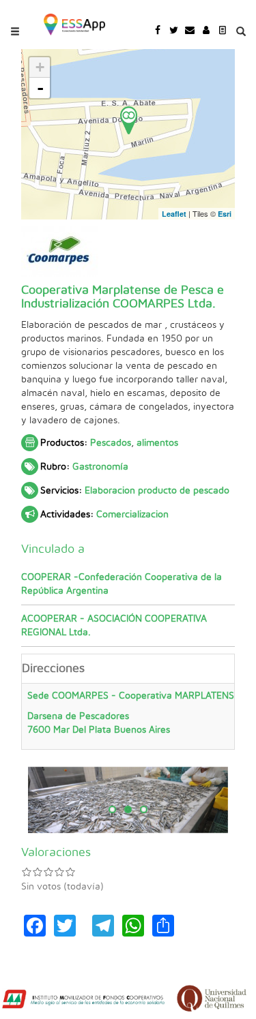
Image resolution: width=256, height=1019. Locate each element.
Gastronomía (100, 467)
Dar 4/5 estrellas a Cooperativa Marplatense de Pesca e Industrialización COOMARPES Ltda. (59, 872)
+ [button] (39, 67)
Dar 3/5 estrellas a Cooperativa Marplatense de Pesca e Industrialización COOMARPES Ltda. (48, 872)
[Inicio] (74, 23)
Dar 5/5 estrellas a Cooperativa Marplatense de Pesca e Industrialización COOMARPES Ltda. (70, 872)
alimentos (157, 443)
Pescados (110, 443)
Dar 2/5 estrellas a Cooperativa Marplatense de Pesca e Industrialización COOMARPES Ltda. (37, 872)
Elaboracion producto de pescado (157, 491)
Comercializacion (132, 514)
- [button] (40, 87)
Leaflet (174, 214)
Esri (224, 214)
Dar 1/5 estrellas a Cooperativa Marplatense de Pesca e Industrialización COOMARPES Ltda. (26, 872)
